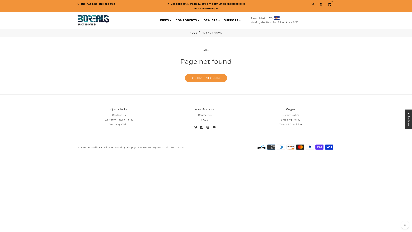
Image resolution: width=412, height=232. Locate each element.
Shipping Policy (290, 119)
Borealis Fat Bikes (99, 147)
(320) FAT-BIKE (89, 4)
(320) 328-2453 (107, 4)
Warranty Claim (118, 124)
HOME (193, 32)
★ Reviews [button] (408, 119)
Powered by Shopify (123, 147)
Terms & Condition (290, 124)
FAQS (204, 119)
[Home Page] (93, 20)
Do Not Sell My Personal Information (161, 147)
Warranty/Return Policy (119, 119)
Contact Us (119, 115)
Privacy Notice (291, 115)
